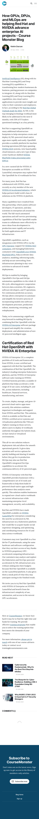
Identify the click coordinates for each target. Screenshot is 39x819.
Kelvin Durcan (17, 46)
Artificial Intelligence (11, 78)
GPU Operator (8, 246)
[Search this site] (31, 3)
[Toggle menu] (35, 3)
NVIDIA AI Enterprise (11, 325)
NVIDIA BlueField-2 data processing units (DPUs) (16, 158)
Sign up (19, 799)
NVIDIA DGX (7, 149)
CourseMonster (15, 616)
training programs (17, 624)
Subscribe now (21, 781)
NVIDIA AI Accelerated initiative (16, 190)
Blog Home (19, 794)
